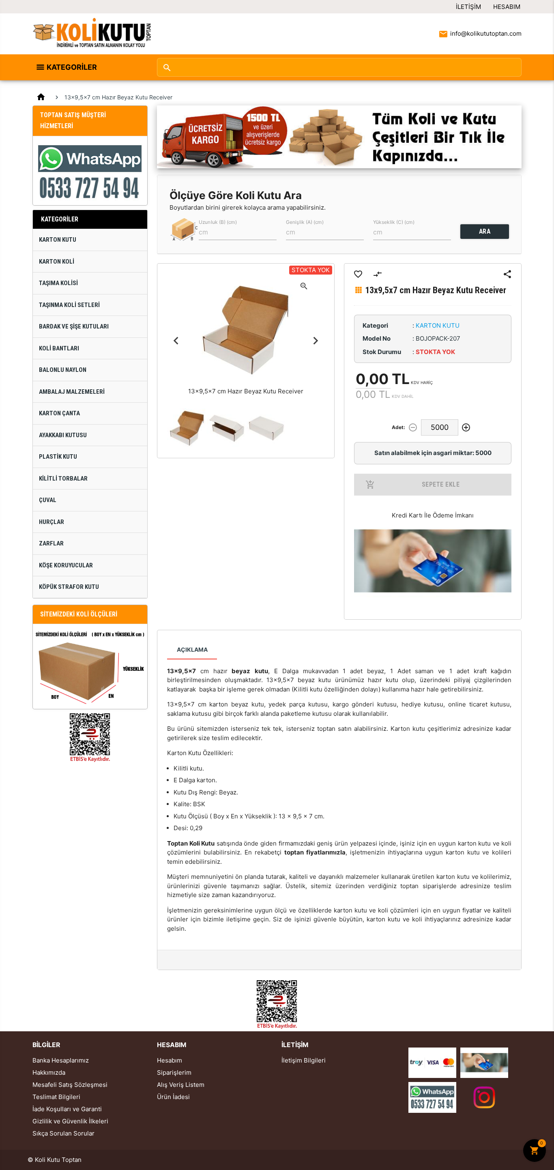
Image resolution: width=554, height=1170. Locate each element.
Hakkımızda (48, 1072)
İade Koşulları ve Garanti (67, 1109)
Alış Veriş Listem (180, 1084)
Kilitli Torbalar (63, 478)
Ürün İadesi (173, 1097)
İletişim (468, 7)
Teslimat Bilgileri (56, 1097)
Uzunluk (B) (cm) (218, 222)
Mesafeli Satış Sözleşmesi (69, 1084)
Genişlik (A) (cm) (305, 222)
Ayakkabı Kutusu (63, 435)
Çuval (47, 500)
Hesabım (506, 7)
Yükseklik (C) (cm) (393, 222)
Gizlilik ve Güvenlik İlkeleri (70, 1121)
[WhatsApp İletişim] (432, 1097)
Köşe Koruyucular (66, 565)
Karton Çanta (59, 413)
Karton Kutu (57, 239)
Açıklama (192, 649)
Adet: (398, 427)
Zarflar (51, 543)
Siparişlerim (174, 1072)
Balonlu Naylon (62, 370)
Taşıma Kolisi (58, 283)
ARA (485, 231)
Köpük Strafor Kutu (69, 586)
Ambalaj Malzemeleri (72, 391)
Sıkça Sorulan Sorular (63, 1133)
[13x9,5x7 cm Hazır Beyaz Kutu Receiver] (187, 428)
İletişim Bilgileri (303, 1060)
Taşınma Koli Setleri (69, 305)
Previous (176, 341)
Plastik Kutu (58, 456)
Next (315, 341)
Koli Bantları (59, 348)
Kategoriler (72, 67)
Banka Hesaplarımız (60, 1060)
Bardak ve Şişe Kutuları (74, 326)
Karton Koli (56, 261)
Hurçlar (51, 522)
